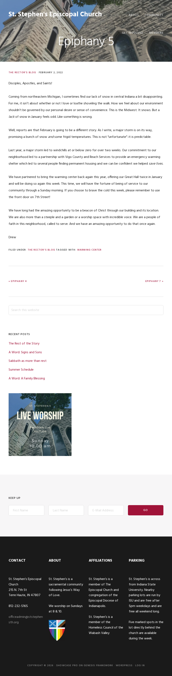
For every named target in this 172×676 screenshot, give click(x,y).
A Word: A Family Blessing (27, 378)
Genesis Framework (98, 665)
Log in (140, 665)
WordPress (124, 665)
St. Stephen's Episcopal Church (55, 14)
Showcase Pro (67, 665)
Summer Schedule (21, 370)
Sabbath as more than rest (28, 361)
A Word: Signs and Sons (25, 352)
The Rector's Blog (22, 72)
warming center (89, 250)
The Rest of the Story (24, 343)
